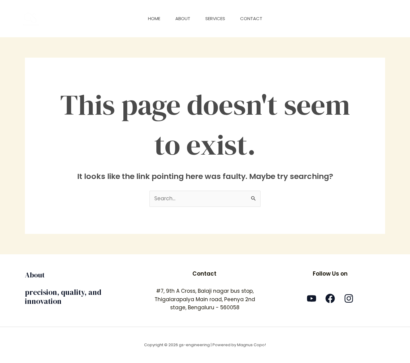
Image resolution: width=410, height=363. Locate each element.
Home (154, 18)
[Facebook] (330, 298)
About (182, 18)
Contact (251, 18)
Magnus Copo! (251, 345)
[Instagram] (349, 298)
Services (215, 18)
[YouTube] (311, 298)
